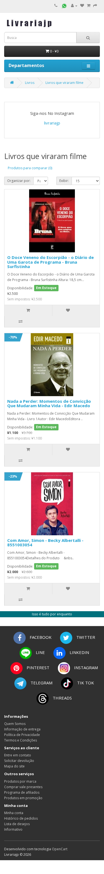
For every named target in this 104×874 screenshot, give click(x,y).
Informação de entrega (22, 729)
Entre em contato (17, 755)
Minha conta (13, 813)
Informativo (13, 829)
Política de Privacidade (22, 734)
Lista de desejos (17, 824)
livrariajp (52, 123)
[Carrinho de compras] (88, 5)
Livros (29, 82)
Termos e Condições (20, 740)
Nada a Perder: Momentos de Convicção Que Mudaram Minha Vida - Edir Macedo (49, 403)
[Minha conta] (74, 5)
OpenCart (59, 849)
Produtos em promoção (23, 798)
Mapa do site (14, 766)
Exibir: (64, 180)
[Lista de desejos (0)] (82, 5)
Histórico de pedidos (21, 818)
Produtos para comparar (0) (30, 168)
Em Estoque (46, 288)
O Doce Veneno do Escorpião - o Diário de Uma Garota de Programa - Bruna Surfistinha (50, 262)
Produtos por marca (20, 781)
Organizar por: (19, 180)
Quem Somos (15, 723)
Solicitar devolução (19, 760)
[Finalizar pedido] (95, 5)
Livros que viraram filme (64, 82)
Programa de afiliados (21, 792)
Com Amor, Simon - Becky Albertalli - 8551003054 (45, 542)
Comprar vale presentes (23, 787)
